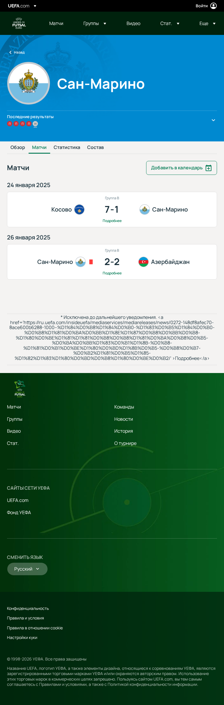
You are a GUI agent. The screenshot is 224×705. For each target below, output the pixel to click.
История (123, 431)
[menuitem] (59, 23)
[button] (95, 23)
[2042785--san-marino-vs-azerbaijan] (112, 262)
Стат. (13, 443)
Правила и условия (25, 618)
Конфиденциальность (28, 608)
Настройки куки (22, 637)
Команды (124, 407)
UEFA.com (18, 500)
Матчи (39, 147)
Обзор (17, 147)
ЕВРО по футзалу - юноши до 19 (19, 23)
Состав (95, 147)
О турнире (125, 443)
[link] (56, 23)
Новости (123, 419)
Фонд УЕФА (19, 512)
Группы (14, 419)
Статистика (67, 147)
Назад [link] (19, 52)
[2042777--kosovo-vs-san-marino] (112, 209)
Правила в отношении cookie (35, 628)
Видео (14, 431)
